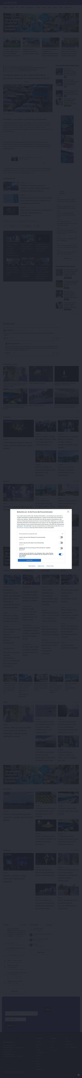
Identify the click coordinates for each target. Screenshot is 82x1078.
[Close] (68, 512)
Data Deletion (32, 566)
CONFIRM (29, 560)
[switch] (61, 537)
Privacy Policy (50, 566)
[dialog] (41, 539)
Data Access (41, 566)
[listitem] (41, 534)
